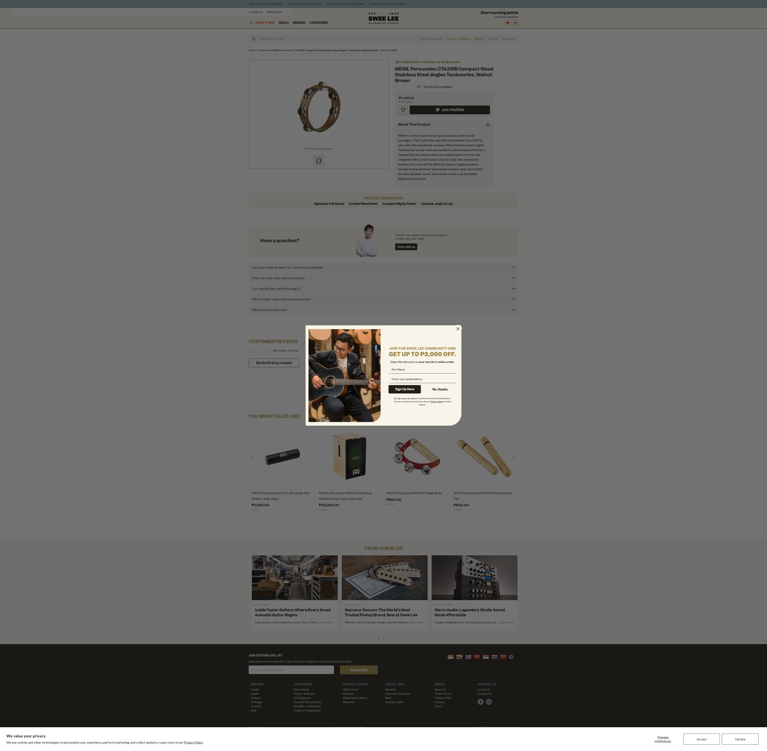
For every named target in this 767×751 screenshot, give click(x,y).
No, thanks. (440, 389)
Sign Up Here (404, 389)
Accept (702, 739)
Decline (740, 739)
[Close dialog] (457, 328)
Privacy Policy (193, 742)
